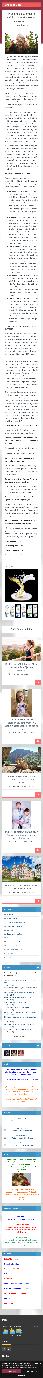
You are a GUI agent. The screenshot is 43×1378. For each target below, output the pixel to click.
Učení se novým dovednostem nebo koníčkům (20, 1012)
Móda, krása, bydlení (14, 926)
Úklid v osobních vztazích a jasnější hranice (19, 992)
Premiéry (10, 953)
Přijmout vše (11, 1371)
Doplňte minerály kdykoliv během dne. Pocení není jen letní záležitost (21, 667)
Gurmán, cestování (14, 946)
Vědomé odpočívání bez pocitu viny (16, 1007)
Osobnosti (10, 930)
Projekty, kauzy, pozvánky (16, 922)
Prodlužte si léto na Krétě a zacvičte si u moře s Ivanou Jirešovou (21, 779)
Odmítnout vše (32, 1371)
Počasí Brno (21, 1128)
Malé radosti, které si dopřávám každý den (19, 1029)
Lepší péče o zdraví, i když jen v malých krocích (20, 988)
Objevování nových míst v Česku (15, 1002)
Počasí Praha (21, 1118)
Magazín (10, 914)
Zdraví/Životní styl (22, 25)
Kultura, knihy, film (13, 918)
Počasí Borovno (21, 1143)
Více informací (32, 1367)
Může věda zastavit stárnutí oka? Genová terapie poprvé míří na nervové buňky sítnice (21, 835)
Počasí (36, 1326)
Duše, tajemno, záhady (15, 934)
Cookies (10, 957)
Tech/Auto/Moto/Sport (14, 950)
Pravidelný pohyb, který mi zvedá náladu (18, 997)
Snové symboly (12, 938)
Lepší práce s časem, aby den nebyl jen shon (20, 1024)
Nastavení (21, 1375)
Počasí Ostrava (21, 1135)
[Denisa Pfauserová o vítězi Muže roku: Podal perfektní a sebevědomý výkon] (7, 1053)
